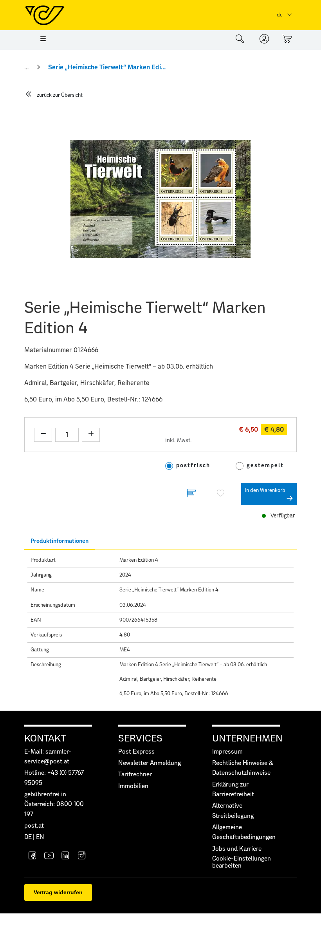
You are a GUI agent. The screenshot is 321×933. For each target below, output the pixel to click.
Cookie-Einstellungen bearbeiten (241, 862)
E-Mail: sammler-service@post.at (47, 757)
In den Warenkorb (265, 490)
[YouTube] (49, 856)
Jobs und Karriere (236, 849)
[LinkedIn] (65, 856)
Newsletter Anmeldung (149, 763)
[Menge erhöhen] (91, 435)
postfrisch (193, 465)
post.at (34, 826)
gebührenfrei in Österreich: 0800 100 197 (54, 804)
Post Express (136, 752)
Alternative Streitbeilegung (233, 811)
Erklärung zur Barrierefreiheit (233, 789)
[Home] (27, 67)
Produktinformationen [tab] (59, 541)
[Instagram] (82, 856)
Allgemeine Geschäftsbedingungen (244, 832)
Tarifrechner (135, 775)
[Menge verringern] (43, 435)
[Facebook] (32, 856)
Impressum (227, 752)
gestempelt (265, 465)
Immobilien (133, 786)
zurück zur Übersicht (60, 95)
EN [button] (40, 837)
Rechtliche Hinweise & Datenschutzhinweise (242, 768)
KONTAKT (45, 738)
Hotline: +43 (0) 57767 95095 (54, 778)
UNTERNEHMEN (247, 738)
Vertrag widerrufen (58, 892)
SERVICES (140, 738)
